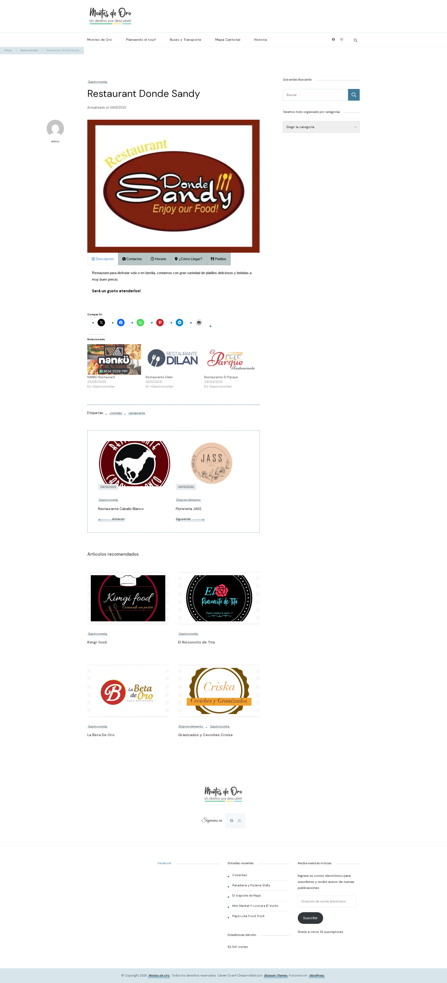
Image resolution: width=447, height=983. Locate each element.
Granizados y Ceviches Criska (205, 735)
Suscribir (310, 917)
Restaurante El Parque (221, 377)
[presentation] (102, 259)
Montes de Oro (99, 39)
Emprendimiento (191, 726)
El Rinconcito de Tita (196, 642)
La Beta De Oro (101, 735)
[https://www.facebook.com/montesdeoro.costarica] (231, 820)
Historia (260, 39)
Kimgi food (97, 642)
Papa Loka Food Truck (248, 916)
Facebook (164, 863)
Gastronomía (97, 82)
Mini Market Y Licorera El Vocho (255, 906)
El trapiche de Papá (246, 896)
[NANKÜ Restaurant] (114, 359)
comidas (116, 413)
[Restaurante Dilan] (173, 359)
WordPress (316, 975)
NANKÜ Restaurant (101, 377)
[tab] (102, 259)
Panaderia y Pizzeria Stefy (251, 885)
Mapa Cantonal (227, 39)
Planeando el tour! (141, 39)
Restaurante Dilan (159, 377)
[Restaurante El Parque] (231, 359)
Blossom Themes (275, 975)
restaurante (137, 413)
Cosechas (239, 875)
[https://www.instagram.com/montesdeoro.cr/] (239, 820)
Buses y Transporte (185, 39)
